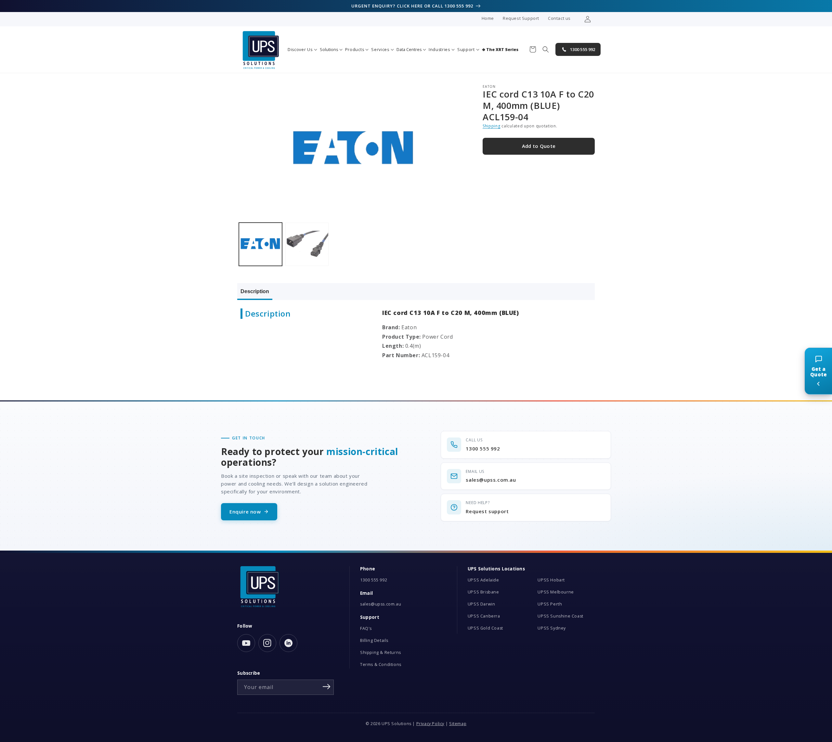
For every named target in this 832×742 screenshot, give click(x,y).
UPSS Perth (550, 604)
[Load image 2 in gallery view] (307, 244)
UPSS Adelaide (483, 580)
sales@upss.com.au (380, 604)
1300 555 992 (373, 580)
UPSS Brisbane (483, 592)
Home (488, 18)
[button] (302, 49)
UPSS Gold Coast (485, 628)
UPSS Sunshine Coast (560, 616)
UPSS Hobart (551, 580)
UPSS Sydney (552, 628)
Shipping (491, 126)
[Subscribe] (326, 687)
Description (254, 291)
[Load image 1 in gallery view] (260, 244)
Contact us (559, 18)
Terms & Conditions (380, 664)
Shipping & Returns (380, 652)
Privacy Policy (430, 723)
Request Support (521, 18)
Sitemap (457, 723)
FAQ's (366, 628)
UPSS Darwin (481, 604)
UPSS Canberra (484, 616)
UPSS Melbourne (556, 592)
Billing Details (374, 640)
